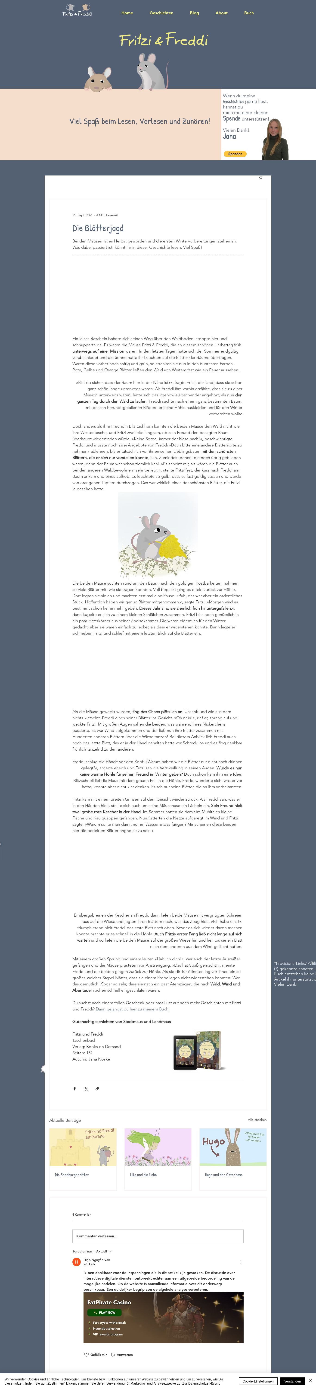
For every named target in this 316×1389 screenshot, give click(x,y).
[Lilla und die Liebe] (158, 1147)
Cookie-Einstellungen (258, 1381)
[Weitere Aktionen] (241, 1262)
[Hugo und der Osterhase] (233, 1147)
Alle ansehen (257, 1120)
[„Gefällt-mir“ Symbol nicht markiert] (87, 1355)
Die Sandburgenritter (72, 1175)
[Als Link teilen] (97, 1088)
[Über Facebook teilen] (74, 1088)
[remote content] (158, 296)
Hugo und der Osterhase (224, 1175)
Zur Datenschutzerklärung (201, 1383)
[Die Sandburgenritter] (83, 1147)
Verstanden (292, 1381)
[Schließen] (310, 1381)
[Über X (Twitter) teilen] (86, 1088)
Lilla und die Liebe (143, 1175)
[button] (235, 154)
